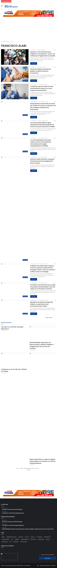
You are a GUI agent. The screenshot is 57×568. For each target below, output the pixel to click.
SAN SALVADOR (23, 541)
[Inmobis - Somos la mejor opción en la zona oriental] (28, 13)
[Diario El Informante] (11, 5)
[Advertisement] (28, 30)
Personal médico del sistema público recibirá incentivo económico (40, 71)
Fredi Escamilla (34, 84)
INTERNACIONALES (25, 539)
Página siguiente (49, 317)
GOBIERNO (17, 539)
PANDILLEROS (5, 541)
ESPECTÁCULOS (47, 536)
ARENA (3, 536)
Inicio (2, 41)
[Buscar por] (55, 6)
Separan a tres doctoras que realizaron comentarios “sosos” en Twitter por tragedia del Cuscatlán (42, 54)
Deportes (32, 536)
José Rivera (33, 49)
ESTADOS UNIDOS (5, 539)
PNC (10, 541)
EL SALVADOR (39, 536)
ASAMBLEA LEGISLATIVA (11, 536)
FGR (12, 539)
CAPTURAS (20, 536)
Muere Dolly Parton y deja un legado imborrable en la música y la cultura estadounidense (42, 461)
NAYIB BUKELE (41, 539)
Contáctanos (53, 565)
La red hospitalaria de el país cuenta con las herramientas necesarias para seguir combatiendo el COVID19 (40, 143)
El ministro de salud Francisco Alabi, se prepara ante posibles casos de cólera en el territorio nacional (43, 287)
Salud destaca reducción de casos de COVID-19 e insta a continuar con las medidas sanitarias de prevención (43, 106)
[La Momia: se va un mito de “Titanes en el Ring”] (14, 360)
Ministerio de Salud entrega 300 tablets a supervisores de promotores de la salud (41, 304)
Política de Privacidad (44, 565)
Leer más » (33, 63)
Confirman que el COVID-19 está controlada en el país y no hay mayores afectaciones (41, 88)
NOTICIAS (48, 539)
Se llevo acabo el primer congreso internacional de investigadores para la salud (42, 161)
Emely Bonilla (33, 120)
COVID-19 (27, 536)
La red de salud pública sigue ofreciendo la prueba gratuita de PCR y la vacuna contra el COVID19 (42, 125)
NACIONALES (33, 539)
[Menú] (1, 6)
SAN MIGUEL (15, 541)
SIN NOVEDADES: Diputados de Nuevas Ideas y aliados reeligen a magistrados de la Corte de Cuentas (42, 345)
